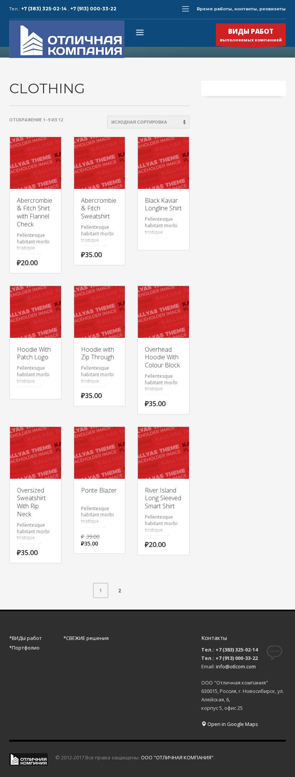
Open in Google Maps (232, 724)
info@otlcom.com (236, 666)
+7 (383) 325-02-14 (44, 9)
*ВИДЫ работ (25, 638)
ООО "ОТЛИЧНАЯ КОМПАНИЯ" (177, 757)
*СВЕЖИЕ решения (86, 638)
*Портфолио (24, 647)
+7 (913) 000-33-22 (93, 9)
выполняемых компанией (251, 35)
